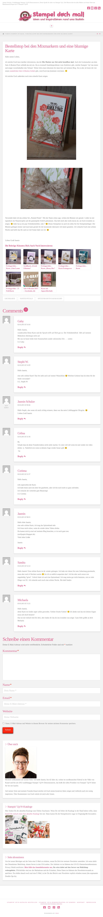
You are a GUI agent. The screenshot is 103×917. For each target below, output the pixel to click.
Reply (21, 347)
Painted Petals (26, 299)
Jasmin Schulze (26, 401)
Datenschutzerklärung (51, 904)
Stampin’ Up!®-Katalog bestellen (22, 902)
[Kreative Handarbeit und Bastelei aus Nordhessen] (51, 16)
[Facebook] (88, 8)
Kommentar (11, 651)
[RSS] (99, 8)
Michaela (23, 600)
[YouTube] (92, 8)
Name (7, 684)
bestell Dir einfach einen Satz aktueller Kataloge (22, 814)
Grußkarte (10, 299)
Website (7, 711)
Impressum (91, 902)
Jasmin (21, 513)
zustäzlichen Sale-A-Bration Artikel (23, 71)
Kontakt (81, 902)
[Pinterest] (95, 8)
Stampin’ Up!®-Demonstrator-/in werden (57, 902)
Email (7, 698)
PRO (57, 913)
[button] (51, 26)
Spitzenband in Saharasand (50, 299)
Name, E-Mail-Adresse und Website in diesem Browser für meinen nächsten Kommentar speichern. (40, 723)
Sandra (21, 562)
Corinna (22, 470)
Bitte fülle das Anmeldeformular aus (38, 867)
